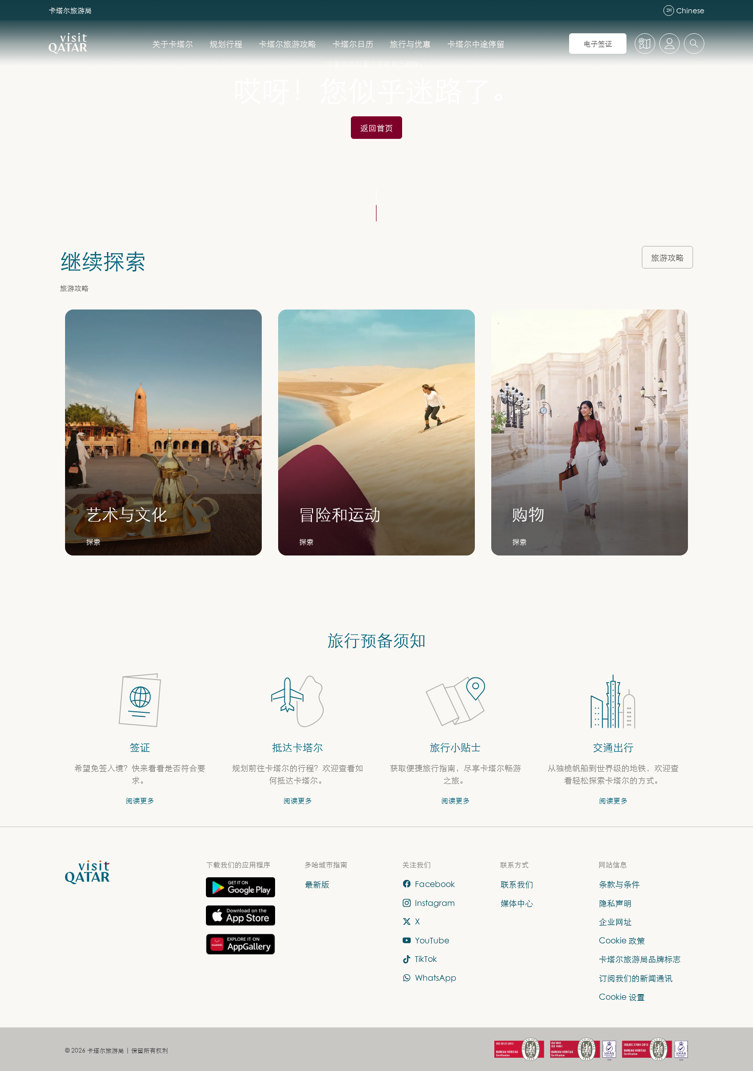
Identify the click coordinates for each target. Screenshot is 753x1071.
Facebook (435, 884)
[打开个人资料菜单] (669, 43)
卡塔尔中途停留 (476, 43)
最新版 (317, 884)
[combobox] (694, 43)
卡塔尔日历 (352, 43)
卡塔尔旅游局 (70, 10)
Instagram (435, 903)
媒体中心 (516, 903)
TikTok (426, 959)
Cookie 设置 (622, 996)
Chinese (685, 10)
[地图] (645, 43)
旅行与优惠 (410, 43)
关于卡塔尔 (172, 43)
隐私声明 (615, 903)
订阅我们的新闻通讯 (636, 977)
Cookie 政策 (622, 940)
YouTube (432, 940)
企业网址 (615, 922)
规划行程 (226, 43)
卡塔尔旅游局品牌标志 (640, 959)
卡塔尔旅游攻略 (287, 43)
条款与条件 (619, 884)
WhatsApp (435, 977)
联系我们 (516, 884)
